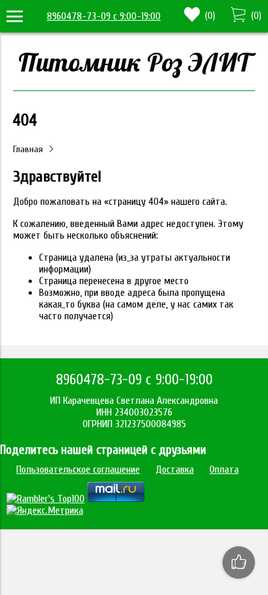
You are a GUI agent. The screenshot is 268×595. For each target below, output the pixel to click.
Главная (28, 149)
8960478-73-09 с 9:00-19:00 (104, 16)
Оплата (224, 469)
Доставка (174, 469)
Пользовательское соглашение (78, 469)
